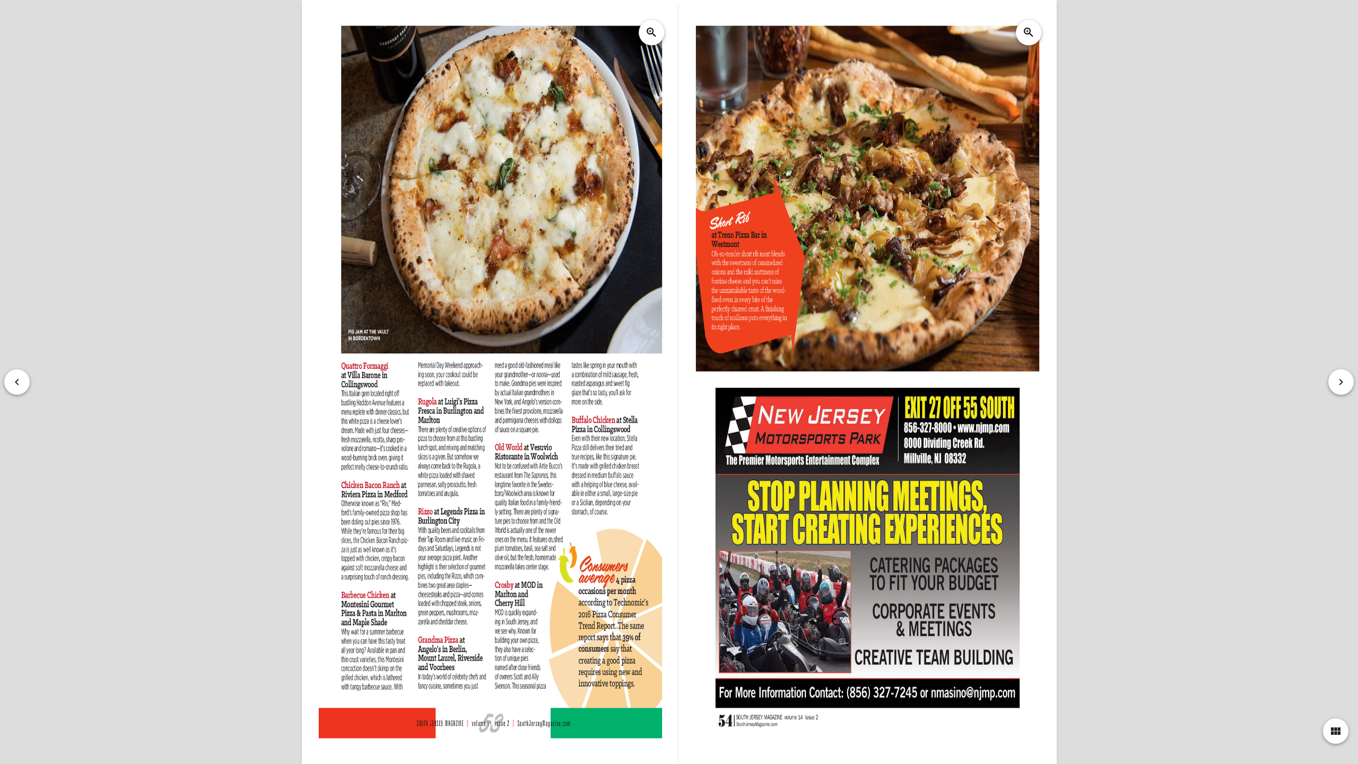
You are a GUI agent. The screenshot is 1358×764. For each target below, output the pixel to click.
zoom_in (651, 32)
